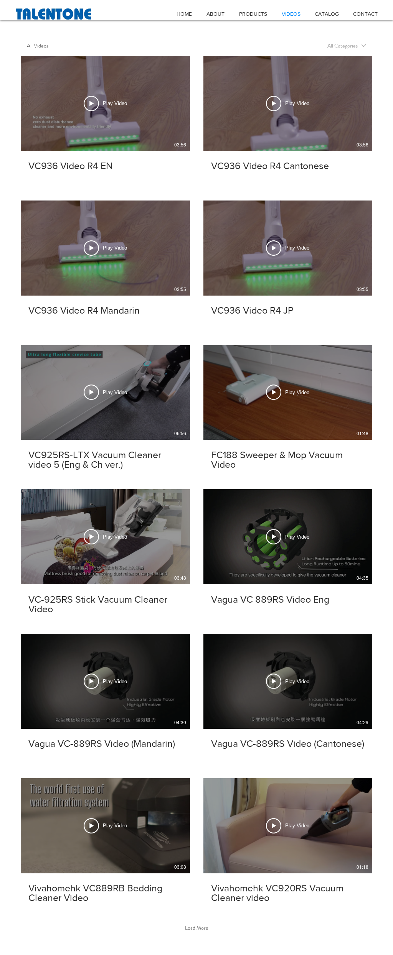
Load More (196, 928)
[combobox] (346, 46)
